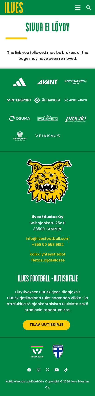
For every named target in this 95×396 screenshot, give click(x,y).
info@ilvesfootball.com (47, 238)
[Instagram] (38, 369)
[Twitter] (47, 369)
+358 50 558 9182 (48, 244)
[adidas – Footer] (19, 77)
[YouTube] (56, 369)
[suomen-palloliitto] (58, 352)
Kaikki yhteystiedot (47, 254)
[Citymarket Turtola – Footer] (75, 77)
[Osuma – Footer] (19, 113)
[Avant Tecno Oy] (47, 77)
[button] (88, 7)
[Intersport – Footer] (19, 95)
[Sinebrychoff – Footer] (19, 131)
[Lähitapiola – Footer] (47, 94)
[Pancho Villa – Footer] (47, 113)
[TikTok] (66, 369)
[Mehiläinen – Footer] (75, 95)
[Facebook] (29, 369)
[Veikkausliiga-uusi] (37, 352)
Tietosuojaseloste (48, 260)
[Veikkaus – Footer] (47, 131)
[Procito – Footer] (75, 113)
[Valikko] (77, 7)
